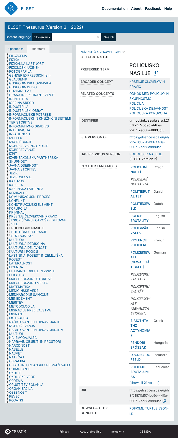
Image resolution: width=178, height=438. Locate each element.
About (136, 8)
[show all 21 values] (144, 383)
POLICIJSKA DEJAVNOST (148, 108)
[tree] (38, 228)
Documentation (115, 8)
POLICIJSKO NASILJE (145, 154)
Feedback (153, 8)
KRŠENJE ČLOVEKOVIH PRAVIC (101, 51)
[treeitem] (20, 56)
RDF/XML (136, 408)
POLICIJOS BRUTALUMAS (139, 372)
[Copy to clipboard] (156, 73)
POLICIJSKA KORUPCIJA (148, 113)
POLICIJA (136, 103)
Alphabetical (16, 48)
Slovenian (41, 37)
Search (109, 37)
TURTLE (151, 408)
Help (168, 8)
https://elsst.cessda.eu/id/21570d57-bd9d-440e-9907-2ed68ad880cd (149, 142)
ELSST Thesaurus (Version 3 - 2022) (45, 27)
